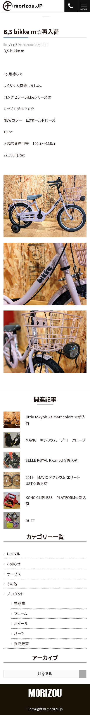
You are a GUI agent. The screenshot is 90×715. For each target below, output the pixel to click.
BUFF (30, 520)
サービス (14, 574)
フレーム (20, 613)
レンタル (13, 553)
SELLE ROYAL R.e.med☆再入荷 (52, 460)
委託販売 (21, 643)
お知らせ (14, 563)
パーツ (19, 633)
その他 (12, 583)
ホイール (21, 623)
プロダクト (15, 44)
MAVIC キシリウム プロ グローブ (55, 440)
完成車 (19, 603)
